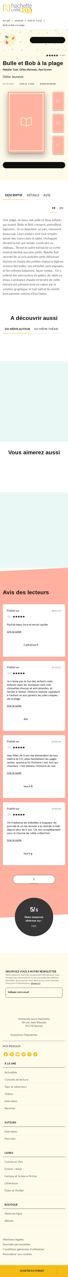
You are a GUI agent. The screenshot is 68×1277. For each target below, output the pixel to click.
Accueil (6, 21)
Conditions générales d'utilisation (23, 1249)
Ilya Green (45, 69)
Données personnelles (16, 1244)
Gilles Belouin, (28, 69)
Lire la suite (14, 631)
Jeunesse (18, 21)
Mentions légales (13, 1239)
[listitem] (6, 1054)
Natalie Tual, (11, 69)
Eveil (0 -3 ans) (35, 21)
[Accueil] (17, 8)
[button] (47, 40)
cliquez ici (35, 983)
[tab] (14, 195)
